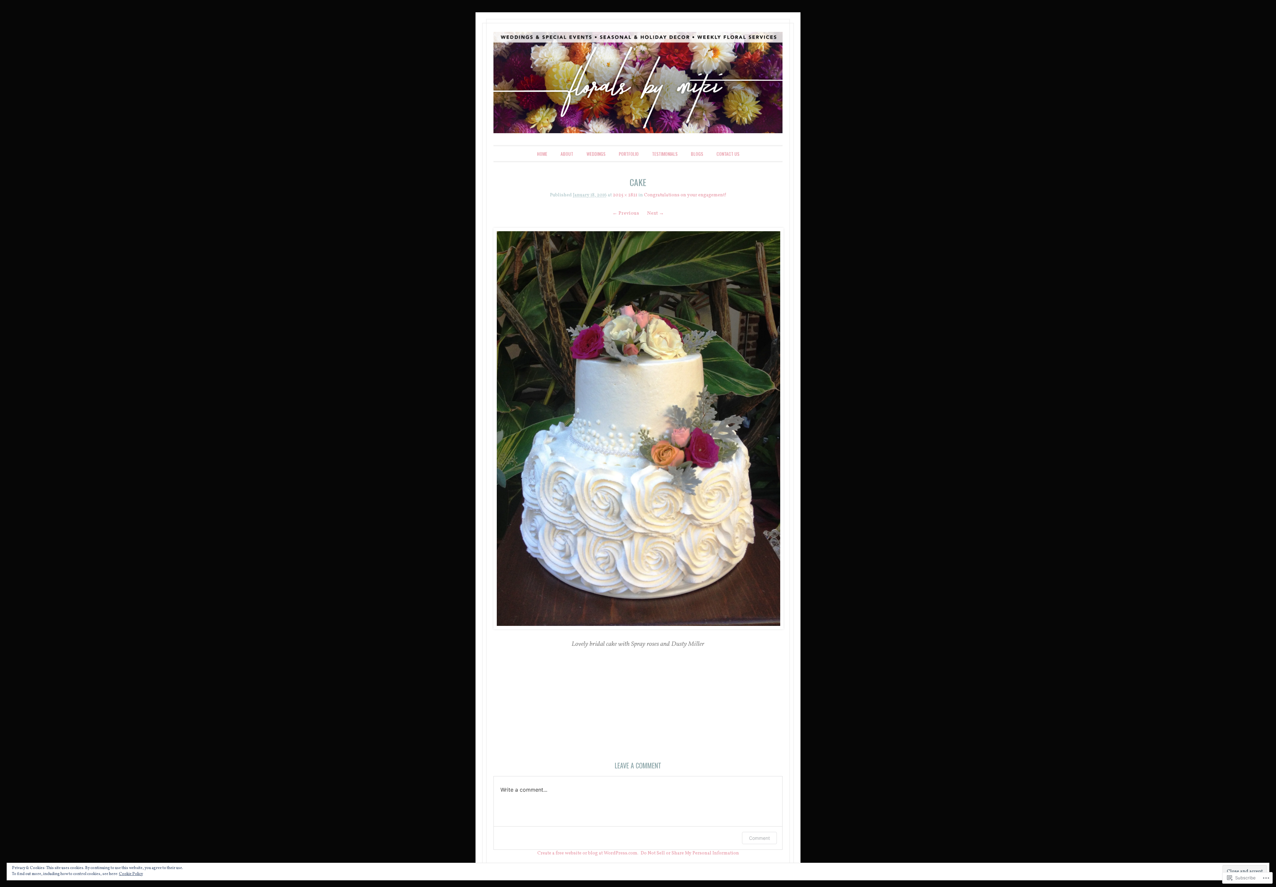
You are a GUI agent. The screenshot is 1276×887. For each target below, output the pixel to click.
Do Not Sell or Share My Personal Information (690, 853)
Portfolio (629, 153)
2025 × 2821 (625, 195)
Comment (759, 838)
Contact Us (727, 153)
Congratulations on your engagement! (685, 195)
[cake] (638, 428)
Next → (655, 213)
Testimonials (665, 153)
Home (542, 153)
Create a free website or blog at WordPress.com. (587, 853)
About (567, 153)
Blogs (697, 153)
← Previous (625, 213)
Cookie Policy (131, 874)
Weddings (595, 153)
